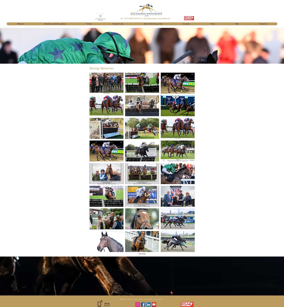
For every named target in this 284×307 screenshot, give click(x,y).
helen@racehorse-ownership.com (157, 18)
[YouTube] (154, 304)
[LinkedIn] (148, 304)
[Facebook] (143, 304)
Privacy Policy (148, 299)
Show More (142, 253)
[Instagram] (137, 304)
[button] (106, 83)
